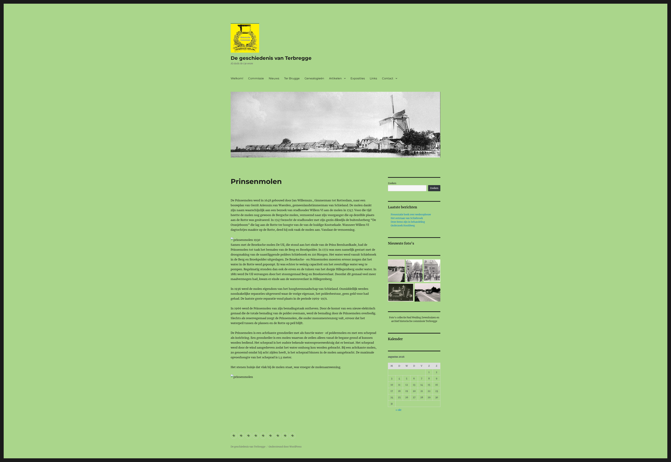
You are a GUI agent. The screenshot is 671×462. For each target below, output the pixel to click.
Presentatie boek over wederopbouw (411, 214)
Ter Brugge (292, 78)
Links (373, 78)
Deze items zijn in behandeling (408, 221)
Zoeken (392, 183)
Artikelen (335, 78)
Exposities (358, 78)
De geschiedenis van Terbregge (271, 58)
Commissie (256, 78)
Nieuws (274, 78)
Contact (387, 78)
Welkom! (237, 78)
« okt (398, 410)
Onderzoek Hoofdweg (403, 225)
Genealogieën (314, 78)
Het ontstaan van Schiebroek (407, 218)
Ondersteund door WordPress (285, 446)
